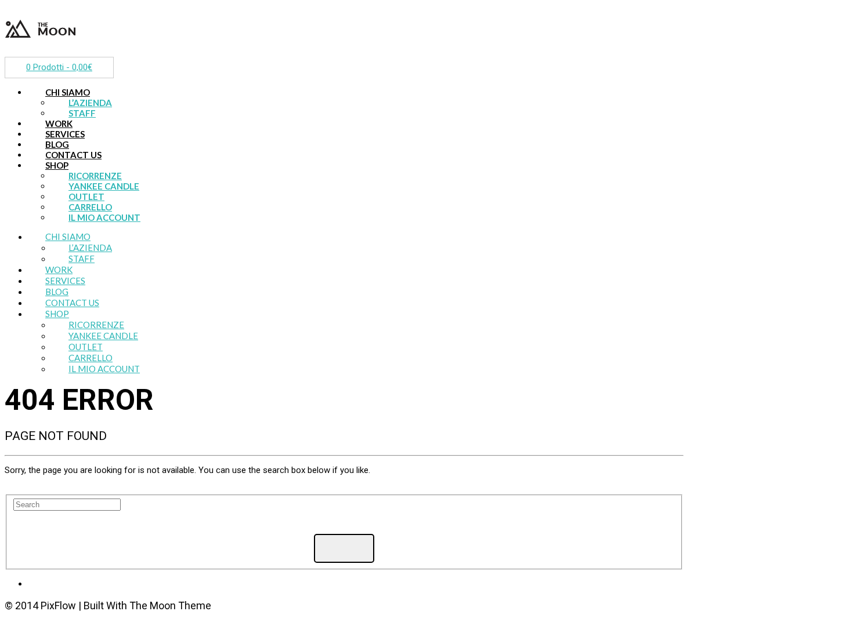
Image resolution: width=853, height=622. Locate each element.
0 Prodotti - (59, 67)
